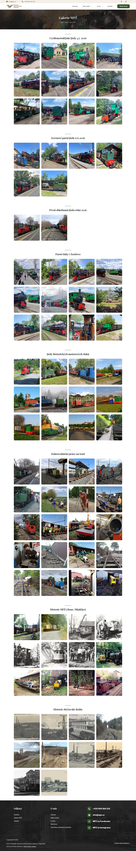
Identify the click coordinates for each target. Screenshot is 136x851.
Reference (54, 824)
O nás (99, 6)
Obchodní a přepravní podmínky (61, 827)
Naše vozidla (55, 818)
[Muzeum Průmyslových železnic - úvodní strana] (14, 6)
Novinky (75, 6)
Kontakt (110, 6)
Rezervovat (123, 6)
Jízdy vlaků (86, 6)
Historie (53, 814)
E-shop (53, 821)
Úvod (61, 22)
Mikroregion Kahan (30, 846)
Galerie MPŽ (18, 818)
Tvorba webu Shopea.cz (122, 843)
